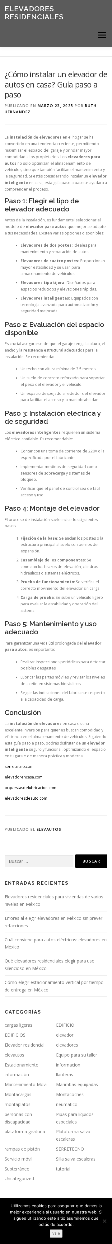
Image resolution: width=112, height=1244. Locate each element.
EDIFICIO (65, 1025)
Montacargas (18, 1094)
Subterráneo (17, 1169)
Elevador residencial (24, 1045)
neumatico (66, 1104)
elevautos (49, 829)
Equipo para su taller (76, 1055)
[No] (104, 1221)
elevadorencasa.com (24, 777)
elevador (64, 1035)
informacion (68, 1065)
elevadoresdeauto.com (26, 798)
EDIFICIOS (15, 1035)
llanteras (64, 1074)
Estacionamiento (22, 1065)
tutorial (63, 1169)
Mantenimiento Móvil (26, 1084)
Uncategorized (19, 1178)
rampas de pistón (22, 1149)
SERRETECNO (70, 1149)
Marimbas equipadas (77, 1084)
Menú (101, 35)
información (17, 1074)
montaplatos (17, 1104)
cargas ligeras (18, 1025)
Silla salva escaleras (76, 1159)
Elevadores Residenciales (34, 12)
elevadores (67, 1045)
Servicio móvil (18, 1159)
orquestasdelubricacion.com (30, 787)
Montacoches (70, 1094)
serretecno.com (19, 766)
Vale (56, 1233)
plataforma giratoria (25, 1131)
